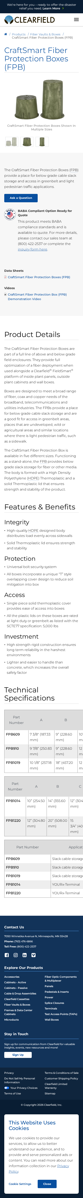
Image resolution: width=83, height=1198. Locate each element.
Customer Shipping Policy (61, 1078)
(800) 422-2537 (30, 244)
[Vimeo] (33, 955)
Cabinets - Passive (15, 988)
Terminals (51, 1008)
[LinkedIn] (24, 955)
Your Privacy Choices (23, 1087)
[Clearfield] (5, 34)
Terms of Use (12, 1093)
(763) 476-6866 (23, 941)
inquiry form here (32, 249)
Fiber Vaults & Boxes (17, 1004)
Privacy (9, 1072)
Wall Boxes (52, 1019)
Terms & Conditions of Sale (62, 1072)
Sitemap (50, 1093)
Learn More (41, 6)
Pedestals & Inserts (57, 991)
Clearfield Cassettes (16, 999)
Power (49, 997)
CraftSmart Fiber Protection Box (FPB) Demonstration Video (37, 297)
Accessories (11, 976)
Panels (49, 986)
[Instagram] (15, 955)
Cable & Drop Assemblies (20, 993)
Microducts (11, 1019)
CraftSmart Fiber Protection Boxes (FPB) (39, 277)
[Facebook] (6, 955)
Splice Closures (54, 1003)
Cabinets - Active (15, 982)
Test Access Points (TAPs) (61, 1014)
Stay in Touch (16, 1034)
